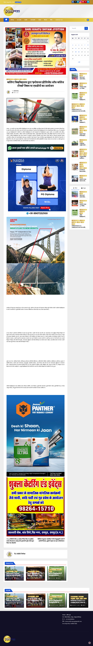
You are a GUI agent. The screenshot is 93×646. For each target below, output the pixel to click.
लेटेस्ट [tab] (75, 188)
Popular (81, 166)
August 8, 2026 (54, 605)
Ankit (17, 578)
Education (59, 569)
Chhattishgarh (10, 79)
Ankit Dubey (16, 90)
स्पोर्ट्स (39, 19)
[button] (85, 19)
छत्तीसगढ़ (12, 19)
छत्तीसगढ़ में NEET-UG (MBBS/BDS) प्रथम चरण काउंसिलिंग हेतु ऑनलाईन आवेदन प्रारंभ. (79, 111)
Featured (17, 79)
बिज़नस (45, 19)
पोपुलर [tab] (84, 188)
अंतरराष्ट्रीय (33, 19)
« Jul (79, 62)
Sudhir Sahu (74, 623)
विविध (51, 19)
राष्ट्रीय (25, 19)
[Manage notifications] (89, 643)
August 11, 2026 (33, 603)
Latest (81, 130)
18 (75, 52)
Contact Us (59, 19)
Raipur (78, 222)
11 (75, 48)
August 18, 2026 (12, 603)
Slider (21, 79)
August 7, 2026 (76, 605)
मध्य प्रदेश (19, 19)
